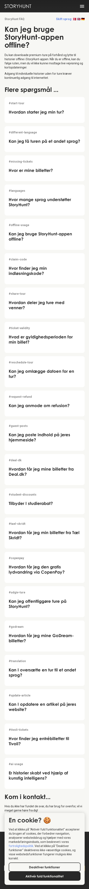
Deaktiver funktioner (44, 867)
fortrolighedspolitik (21, 846)
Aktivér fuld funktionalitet (44, 876)
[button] (70, 19)
